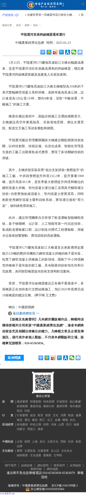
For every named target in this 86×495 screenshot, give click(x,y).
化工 (50, 419)
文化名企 (66, 450)
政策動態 (22, 406)
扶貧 (27, 410)
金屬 (57, 419)
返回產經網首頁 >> (26, 313)
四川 (69, 424)
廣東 (40, 429)
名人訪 (55, 450)
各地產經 (22, 424)
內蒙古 (21, 429)
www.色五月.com (7, 493)
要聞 (19, 450)
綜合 (73, 419)
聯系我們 (59, 465)
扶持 (71, 441)
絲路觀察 (22, 455)
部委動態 (35, 401)
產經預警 (62, 406)
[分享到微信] (73, 52)
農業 (48, 415)
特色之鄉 (35, 424)
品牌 (19, 446)
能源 (71, 415)
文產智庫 (43, 450)
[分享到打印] (80, 52)
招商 (46, 424)
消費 (63, 415)
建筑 (35, 419)
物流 (19, 419)
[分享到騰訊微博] (61, 52)
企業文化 (52, 441)
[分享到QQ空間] (49, 52)
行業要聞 (22, 415)
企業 (19, 441)
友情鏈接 (75, 465)
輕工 (42, 419)
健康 (78, 415)
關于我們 (10, 465)
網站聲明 (43, 465)
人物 (35, 441)
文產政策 (30, 450)
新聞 (27, 25)
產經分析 (48, 406)
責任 (42, 441)
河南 (53, 424)
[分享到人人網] (67, 52)
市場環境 (62, 401)
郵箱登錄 (36, 469)
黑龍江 (31, 429)
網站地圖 (52, 469)
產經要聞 (22, 401)
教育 (40, 415)
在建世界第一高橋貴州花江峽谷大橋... (50, 14)
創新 (78, 441)
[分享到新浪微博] (55, 52)
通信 (27, 419)
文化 (55, 415)
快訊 (35, 25)
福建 (76, 424)
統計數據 (75, 401)
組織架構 (26, 465)
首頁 (18, 25)
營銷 (63, 441)
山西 (61, 424)
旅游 (33, 415)
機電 (65, 419)
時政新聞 (48, 401)
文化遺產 (35, 455)
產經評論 (35, 406)
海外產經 (75, 406)
